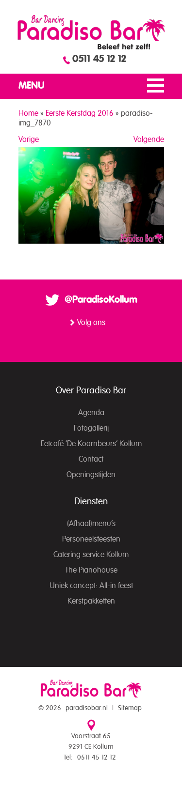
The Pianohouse (91, 570)
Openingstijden (91, 475)
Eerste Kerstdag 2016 (80, 113)
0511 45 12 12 (99, 59)
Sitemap (130, 708)
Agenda (91, 413)
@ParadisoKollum (101, 300)
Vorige (28, 139)
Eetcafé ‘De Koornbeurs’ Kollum (91, 444)
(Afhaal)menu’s (91, 524)
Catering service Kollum (91, 555)
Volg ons (91, 322)
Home (28, 113)
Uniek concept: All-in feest (91, 586)
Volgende (148, 139)
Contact (91, 459)
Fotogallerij (91, 428)
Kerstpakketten (91, 601)
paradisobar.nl (87, 708)
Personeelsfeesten (91, 539)
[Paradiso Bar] (91, 32)
